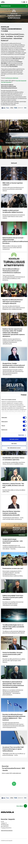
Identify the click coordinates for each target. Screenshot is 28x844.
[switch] (25, 422)
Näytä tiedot (21, 435)
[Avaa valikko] (26, 2)
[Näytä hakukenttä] (22, 2)
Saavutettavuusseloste (6, 830)
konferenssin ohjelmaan (11, 78)
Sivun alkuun (19, 806)
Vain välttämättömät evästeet (14, 447)
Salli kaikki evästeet (14, 439)
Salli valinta (14, 443)
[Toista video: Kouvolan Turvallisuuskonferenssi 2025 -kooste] (14, 784)
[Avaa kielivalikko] (24, 2)
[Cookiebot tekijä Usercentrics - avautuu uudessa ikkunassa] (21, 395)
